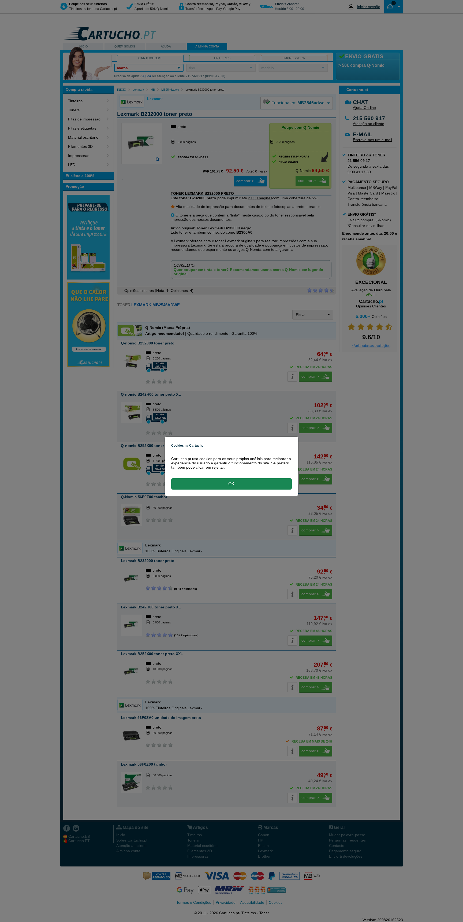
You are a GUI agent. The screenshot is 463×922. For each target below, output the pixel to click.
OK (231, 484)
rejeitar (218, 467)
